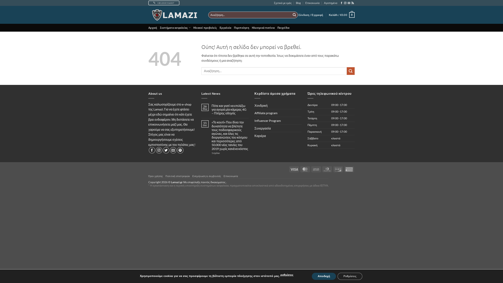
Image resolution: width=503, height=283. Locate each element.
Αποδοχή (324, 276)
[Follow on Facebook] (341, 3)
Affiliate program (265, 113)
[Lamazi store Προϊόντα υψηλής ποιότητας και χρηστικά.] (175, 15)
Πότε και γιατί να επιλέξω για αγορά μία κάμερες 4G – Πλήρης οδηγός (229, 109)
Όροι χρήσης (155, 176)
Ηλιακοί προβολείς (205, 27)
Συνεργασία (262, 128)
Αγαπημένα (330, 3)
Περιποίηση (241, 27)
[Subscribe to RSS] (353, 3)
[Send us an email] (349, 3)
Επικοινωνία (312, 3)
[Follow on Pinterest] (180, 150)
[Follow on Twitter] (166, 150)
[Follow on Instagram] (345, 3)
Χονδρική (261, 105)
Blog (298, 3)
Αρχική (152, 27)
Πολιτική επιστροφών (177, 176)
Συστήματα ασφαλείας (174, 27)
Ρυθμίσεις (349, 276)
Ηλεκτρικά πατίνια (263, 27)
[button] (310, 14)
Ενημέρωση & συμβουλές (206, 176)
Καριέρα (260, 136)
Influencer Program (267, 120)
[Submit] (294, 15)
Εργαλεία (225, 27)
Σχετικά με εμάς (283, 3)
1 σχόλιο (223, 153)
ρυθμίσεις (286, 275)
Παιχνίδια (283, 27)
